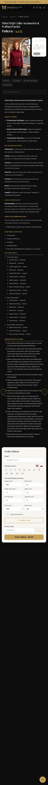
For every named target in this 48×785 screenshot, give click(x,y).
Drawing (17, 81)
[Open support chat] (43, 780)
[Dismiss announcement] (46, 2)
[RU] (41, 465)
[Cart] (40, 7)
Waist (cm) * (28, 489)
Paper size (28, 505)
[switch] (6, 514)
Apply (39, 530)
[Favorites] (37, 7)
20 (12, 473)
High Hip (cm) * (29, 497)
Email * (7, 456)
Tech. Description (31, 81)
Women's (13, 17)
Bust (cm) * (28, 481)
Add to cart (25, 520)
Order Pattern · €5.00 (24, 537)
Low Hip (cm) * (9, 497)
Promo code (9, 526)
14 (34, 470)
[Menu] (44, 8)
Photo (7, 81)
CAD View (8, 85)
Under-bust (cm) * (10, 489)
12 (29, 470)
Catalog (4, 17)
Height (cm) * (8, 481)
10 (24, 470)
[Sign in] (34, 7)
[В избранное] (26, 41)
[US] (37, 465)
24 (22, 473)
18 (6, 473)
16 (39, 470)
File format (7, 505)
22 (17, 473)
